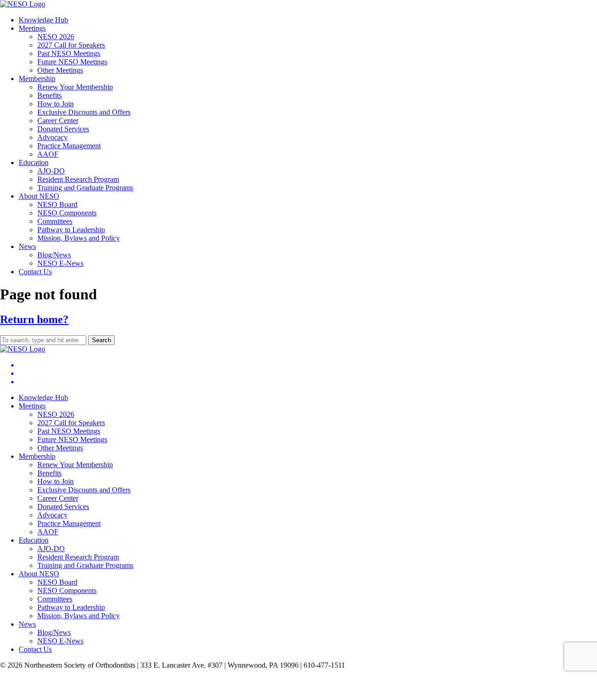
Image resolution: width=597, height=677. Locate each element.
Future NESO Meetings (72, 62)
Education (34, 162)
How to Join (55, 104)
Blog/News (54, 255)
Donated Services (63, 129)
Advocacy (52, 137)
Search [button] (101, 340)
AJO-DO (51, 171)
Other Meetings (60, 70)
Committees (54, 221)
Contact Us (35, 272)
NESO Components (67, 213)
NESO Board (57, 204)
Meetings (32, 28)
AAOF (47, 154)
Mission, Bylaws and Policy (78, 238)
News (27, 246)
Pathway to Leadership (71, 230)
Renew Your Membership (75, 87)
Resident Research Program (78, 179)
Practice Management (69, 146)
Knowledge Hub (43, 20)
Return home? (34, 319)
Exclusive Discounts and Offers (84, 112)
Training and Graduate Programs (85, 188)
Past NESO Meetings (68, 53)
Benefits (49, 95)
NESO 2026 (55, 37)
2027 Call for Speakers (71, 45)
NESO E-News (60, 263)
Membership (37, 79)
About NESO (39, 196)
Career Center (57, 120)
